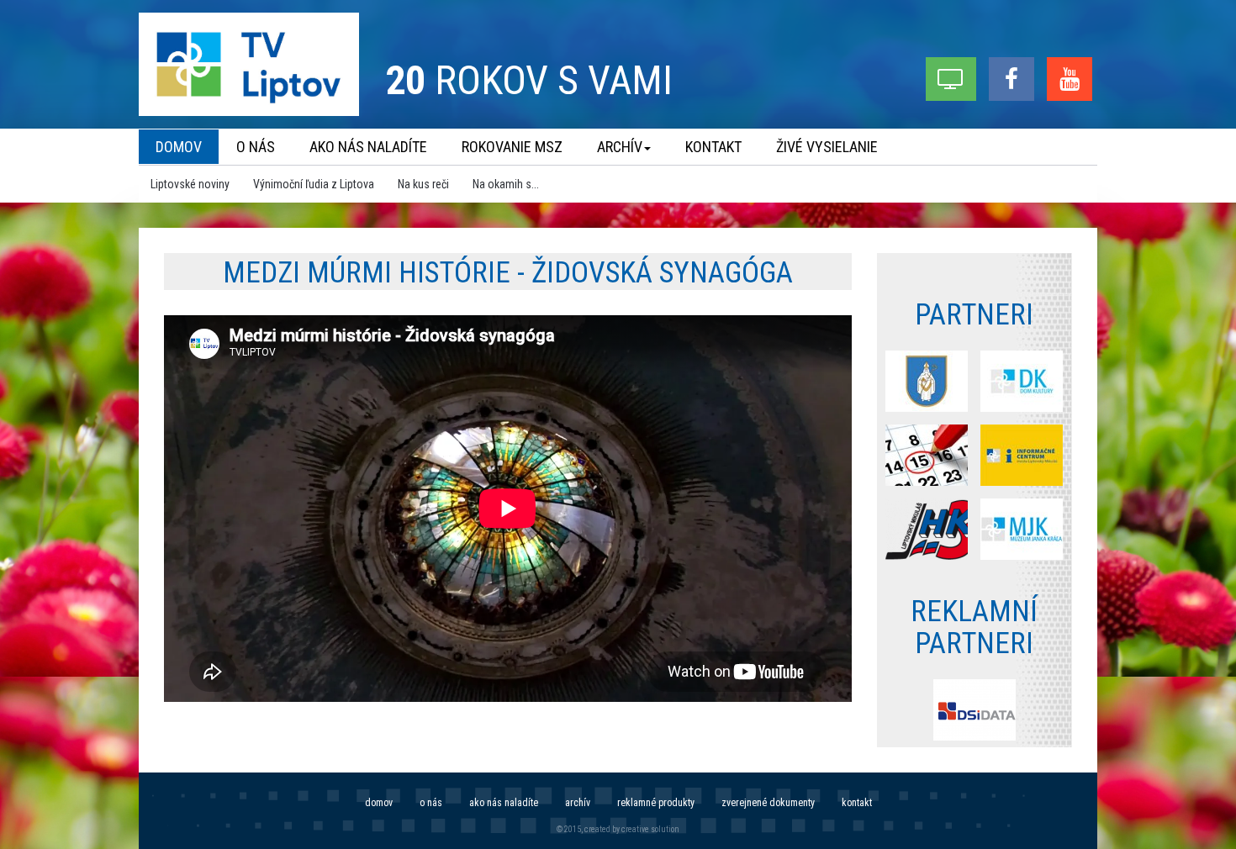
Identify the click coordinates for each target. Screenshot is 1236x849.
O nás (431, 803)
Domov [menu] (179, 147)
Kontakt (857, 803)
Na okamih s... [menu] (506, 184)
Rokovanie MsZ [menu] (512, 147)
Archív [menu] (619, 147)
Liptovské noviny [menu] (190, 184)
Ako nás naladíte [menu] (368, 147)
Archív (577, 803)
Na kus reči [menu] (423, 184)
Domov (379, 803)
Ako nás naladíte (503, 803)
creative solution (650, 829)
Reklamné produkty (656, 803)
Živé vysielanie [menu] (827, 147)
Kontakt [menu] (713, 147)
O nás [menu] (255, 147)
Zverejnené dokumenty (768, 803)
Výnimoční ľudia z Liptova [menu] (313, 184)
